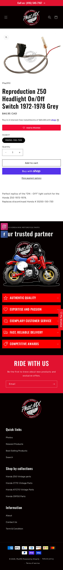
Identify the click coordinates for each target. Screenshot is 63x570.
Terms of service (33, 563)
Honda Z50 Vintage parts (18, 476)
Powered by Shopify (31, 559)
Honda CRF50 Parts (15, 496)
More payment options (31, 178)
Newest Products (14, 444)
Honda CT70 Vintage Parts (19, 483)
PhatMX (19, 559)
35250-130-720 (13, 140)
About (9, 515)
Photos (9, 437)
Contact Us (11, 522)
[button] (6, 17)
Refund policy (48, 559)
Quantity (6, 147)
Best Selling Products (16, 451)
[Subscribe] (54, 384)
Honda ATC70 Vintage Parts (20, 489)
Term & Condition (14, 528)
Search (9, 457)
